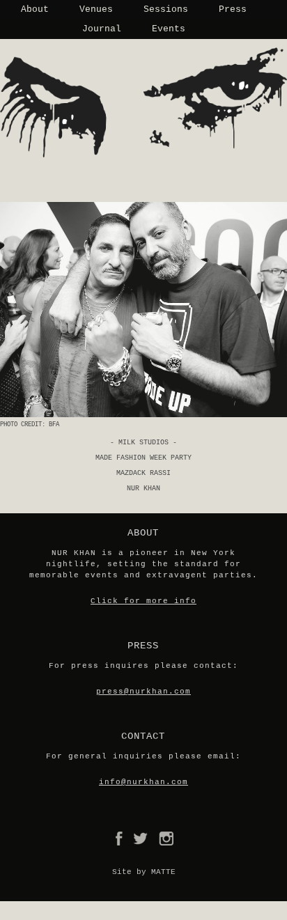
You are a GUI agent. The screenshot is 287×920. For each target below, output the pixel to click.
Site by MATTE (144, 872)
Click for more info (143, 601)
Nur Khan (143, 488)
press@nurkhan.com (143, 691)
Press (233, 9)
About (35, 9)
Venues (96, 9)
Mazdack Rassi (143, 473)
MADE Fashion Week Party (143, 458)
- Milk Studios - (143, 442)
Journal (101, 29)
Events (168, 29)
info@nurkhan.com (143, 782)
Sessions (166, 9)
